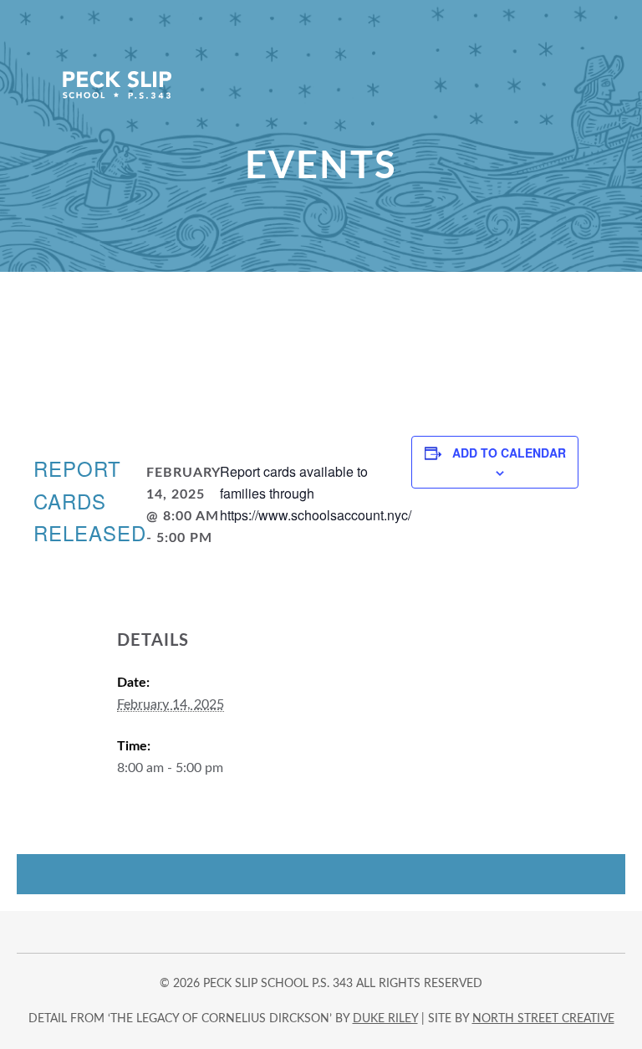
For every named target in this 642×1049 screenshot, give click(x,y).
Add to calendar (509, 452)
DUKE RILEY (385, 1019)
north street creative (543, 1019)
